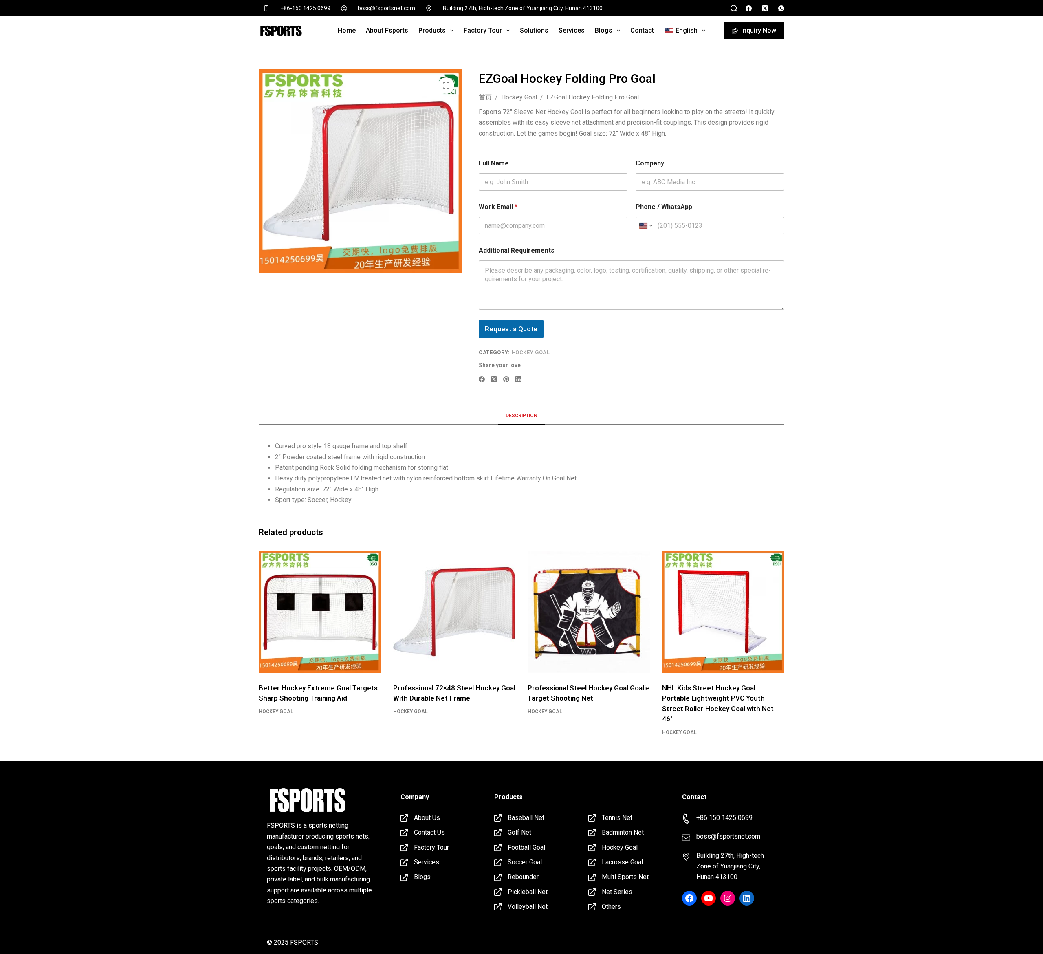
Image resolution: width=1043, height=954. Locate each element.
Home (347, 30)
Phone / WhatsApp (664, 207)
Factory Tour (483, 30)
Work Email (498, 207)
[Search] (734, 8)
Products (432, 30)
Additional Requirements (517, 250)
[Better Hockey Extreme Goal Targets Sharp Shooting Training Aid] (320, 612)
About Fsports (387, 30)
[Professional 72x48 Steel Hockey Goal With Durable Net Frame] (454, 612)
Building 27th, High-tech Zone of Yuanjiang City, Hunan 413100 (523, 8)
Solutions (534, 30)
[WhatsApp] (781, 8)
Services (572, 30)
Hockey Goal (531, 352)
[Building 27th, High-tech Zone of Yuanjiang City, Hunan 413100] (429, 8)
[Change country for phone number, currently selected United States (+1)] (645, 225)
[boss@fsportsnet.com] (344, 8)
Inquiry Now (758, 30)
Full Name (494, 163)
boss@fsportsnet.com (386, 8)
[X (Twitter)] (765, 8)
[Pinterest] (506, 379)
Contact (642, 30)
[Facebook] (749, 8)
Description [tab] (521, 416)
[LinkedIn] (518, 379)
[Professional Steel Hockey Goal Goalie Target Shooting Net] (589, 612)
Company (650, 163)
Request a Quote (511, 329)
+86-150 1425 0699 (305, 8)
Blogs (603, 30)
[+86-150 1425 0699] (266, 8)
